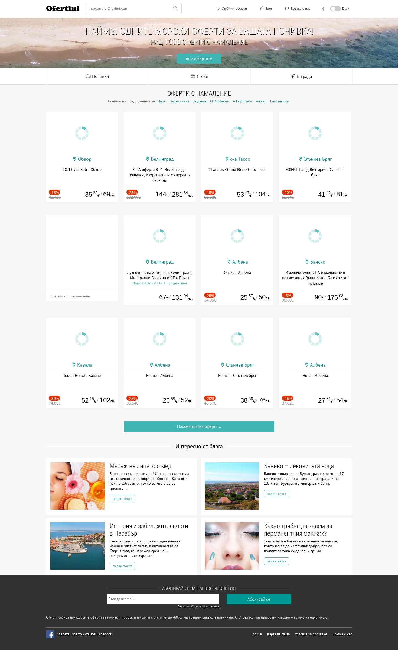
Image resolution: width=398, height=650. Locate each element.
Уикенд (261, 101)
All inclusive (242, 101)
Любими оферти (234, 9)
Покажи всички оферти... (199, 426)
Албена (240, 262)
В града (304, 76)
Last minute (279, 101)
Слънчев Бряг (318, 159)
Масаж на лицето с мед (140, 466)
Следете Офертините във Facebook (84, 634)
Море (161, 101)
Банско (317, 262)
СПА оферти (219, 101)
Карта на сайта (278, 634)
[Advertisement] (82, 249)
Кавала (84, 365)
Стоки (201, 76)
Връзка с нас (300, 9)
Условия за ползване (311, 634)
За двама (199, 101)
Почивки (100, 76)
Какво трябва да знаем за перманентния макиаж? (298, 529)
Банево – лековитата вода (299, 466)
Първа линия (179, 101)
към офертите (199, 58)
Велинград (162, 159)
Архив (257, 634)
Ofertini (63, 8)
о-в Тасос (240, 159)
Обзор (85, 159)
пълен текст (122, 498)
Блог (268, 9)
